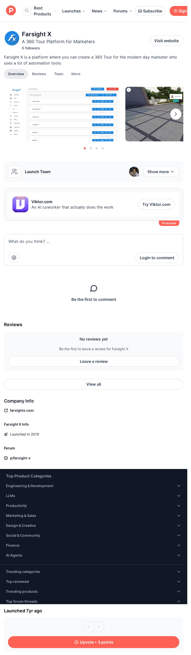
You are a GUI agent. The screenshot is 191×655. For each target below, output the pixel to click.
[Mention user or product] (13, 257)
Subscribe (152, 10)
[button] (75, 73)
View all (93, 384)
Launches (71, 10)
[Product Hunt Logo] (11, 10)
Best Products (42, 10)
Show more (158, 171)
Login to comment (157, 257)
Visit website (166, 40)
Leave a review (94, 361)
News (97, 10)
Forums (120, 10)
